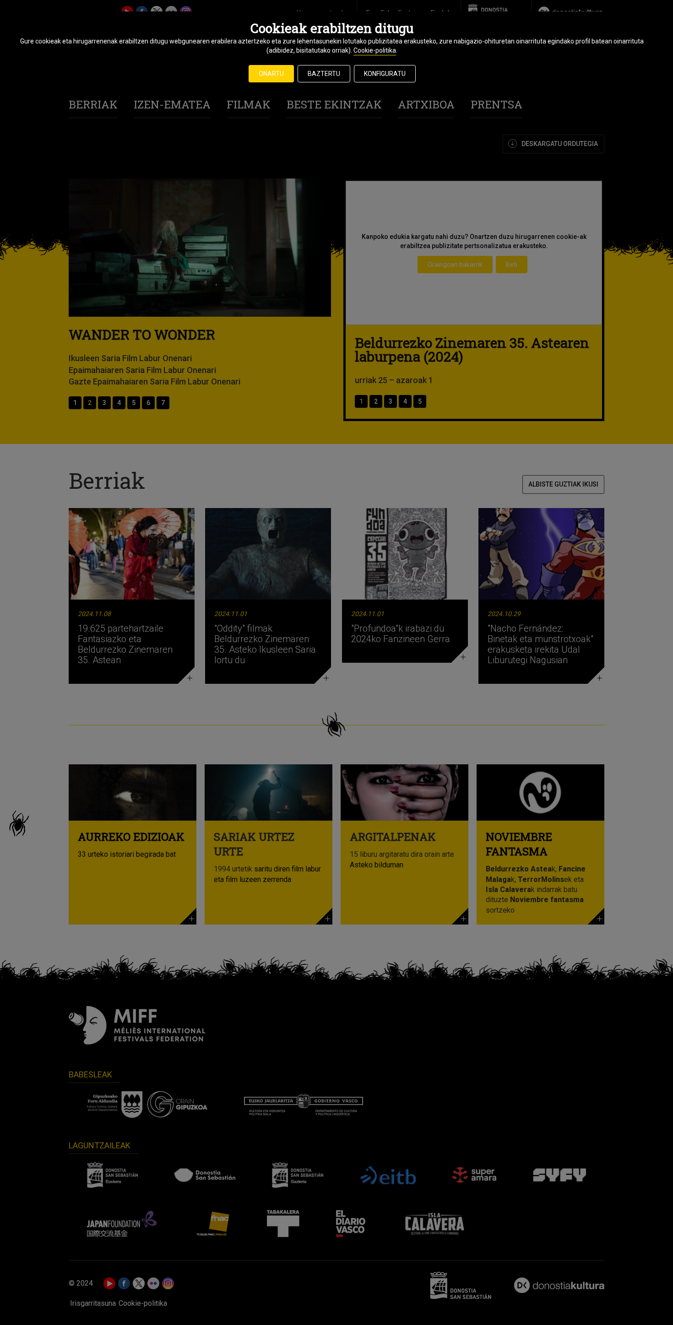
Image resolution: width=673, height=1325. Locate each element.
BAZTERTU (324, 73)
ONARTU (271, 73)
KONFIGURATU (385, 73)
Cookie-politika (374, 50)
